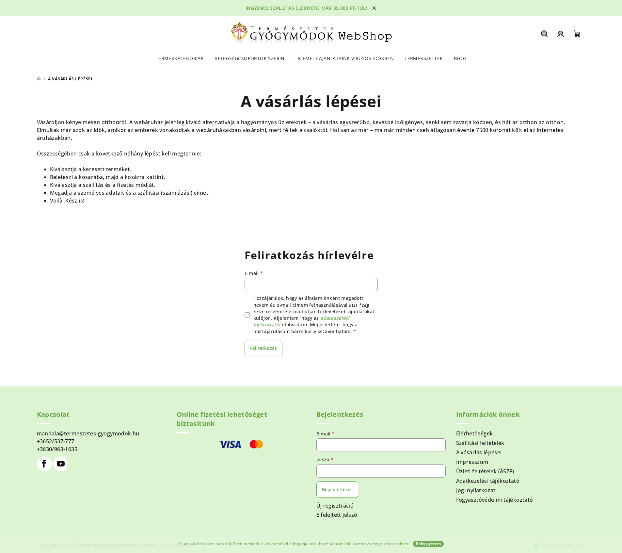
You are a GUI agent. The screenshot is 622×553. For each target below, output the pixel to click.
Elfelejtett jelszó (337, 514)
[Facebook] (44, 463)
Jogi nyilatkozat (476, 490)
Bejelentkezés (337, 489)
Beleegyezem (428, 543)
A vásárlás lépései (479, 452)
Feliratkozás (263, 348)
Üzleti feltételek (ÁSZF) (485, 471)
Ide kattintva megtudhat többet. (377, 543)
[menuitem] (180, 58)
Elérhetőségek (474, 433)
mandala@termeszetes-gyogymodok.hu (88, 433)
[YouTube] (60, 463)
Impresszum (472, 461)
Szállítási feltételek (480, 443)
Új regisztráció (335, 505)
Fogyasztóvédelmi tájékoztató (494, 499)
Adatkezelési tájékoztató (488, 480)
